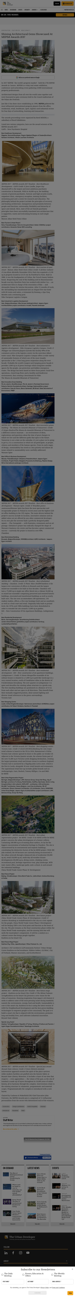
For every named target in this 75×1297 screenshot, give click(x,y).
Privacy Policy (45, 1287)
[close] (72, 1269)
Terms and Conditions (58, 1287)
